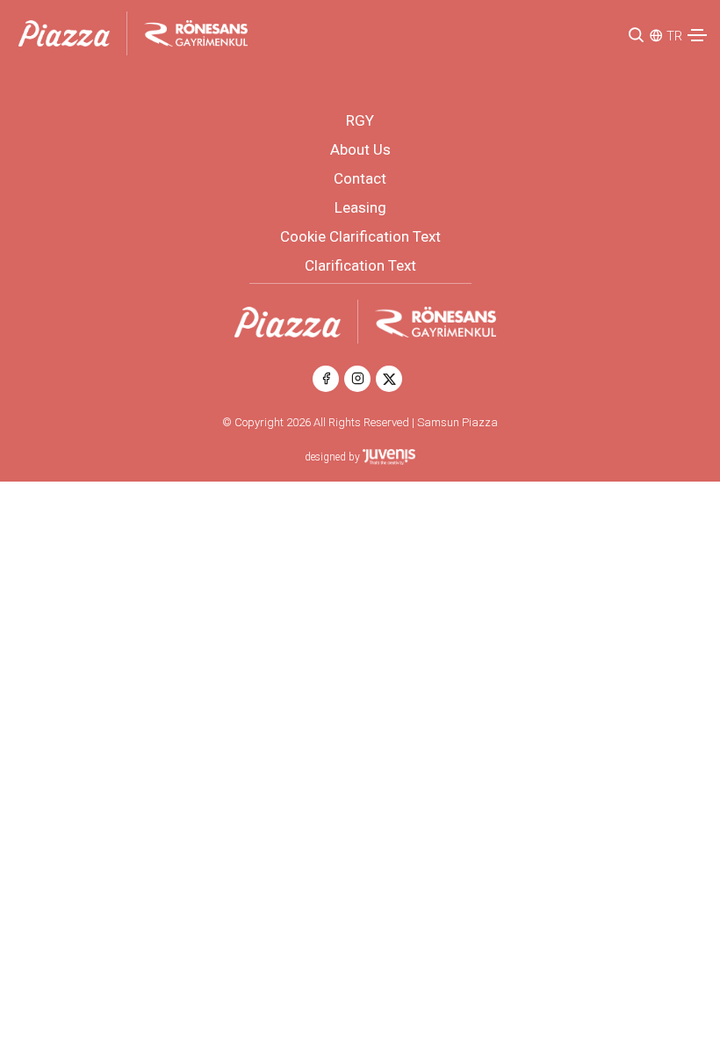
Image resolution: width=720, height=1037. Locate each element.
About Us (360, 149)
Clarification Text (360, 265)
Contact (360, 178)
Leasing (360, 207)
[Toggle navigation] (697, 35)
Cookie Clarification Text (360, 236)
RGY (360, 120)
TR (674, 36)
